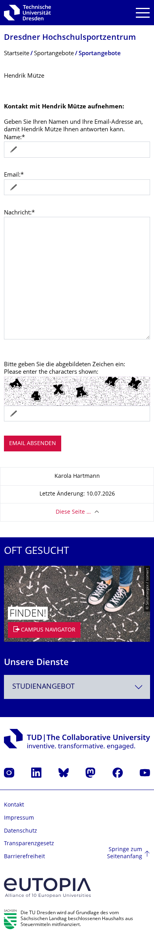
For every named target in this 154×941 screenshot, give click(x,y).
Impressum (19, 818)
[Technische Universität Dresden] (27, 12)
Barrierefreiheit (24, 856)
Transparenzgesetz (29, 843)
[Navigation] (142, 13)
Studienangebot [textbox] (43, 687)
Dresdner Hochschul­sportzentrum (70, 38)
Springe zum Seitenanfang (124, 853)
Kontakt (14, 805)
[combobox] (77, 687)
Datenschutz (20, 831)
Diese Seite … (73, 512)
